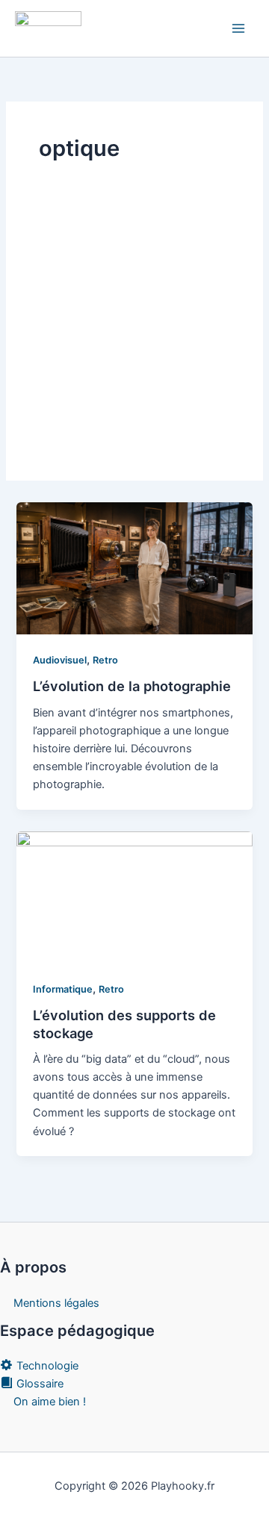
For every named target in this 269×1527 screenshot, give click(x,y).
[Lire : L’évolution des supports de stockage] (134, 897)
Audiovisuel (60, 660)
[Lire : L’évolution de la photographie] (134, 568)
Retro (105, 660)
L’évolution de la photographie (132, 686)
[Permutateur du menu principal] (238, 28)
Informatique (63, 989)
